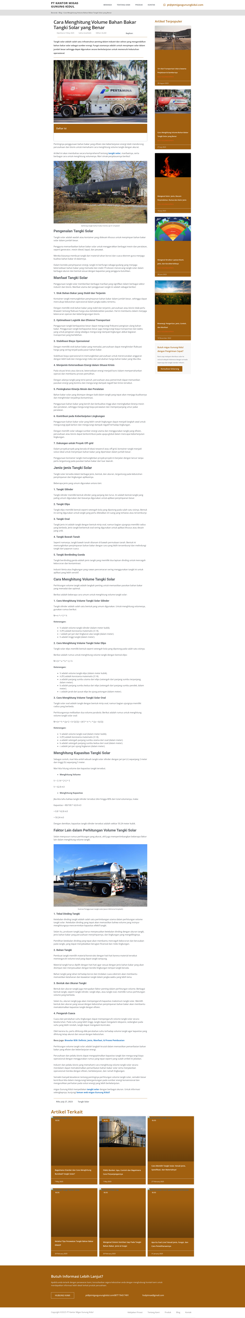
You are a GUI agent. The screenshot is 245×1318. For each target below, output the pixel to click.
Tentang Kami (123, 5)
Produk (139, 5)
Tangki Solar (83, 1101)
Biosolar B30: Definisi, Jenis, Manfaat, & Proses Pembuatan (95, 1040)
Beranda (107, 5)
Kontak (151, 5)
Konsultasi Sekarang (170, 368)
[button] (136, 33)
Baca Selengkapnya (165, 77)
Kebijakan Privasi (135, 1312)
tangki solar (114, 153)
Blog (60, 13)
